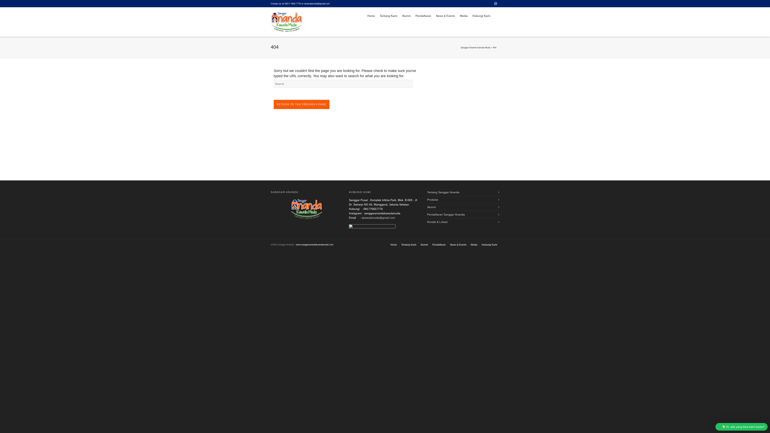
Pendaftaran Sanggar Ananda (446, 214)
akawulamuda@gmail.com (378, 217)
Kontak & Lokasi (437, 222)
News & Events (445, 15)
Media (464, 15)
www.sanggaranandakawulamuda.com (314, 244)
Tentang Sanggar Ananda (443, 192)
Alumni (406, 15)
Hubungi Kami (481, 15)
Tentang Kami (388, 15)
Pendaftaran (423, 15)
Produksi (432, 199)
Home (371, 15)
